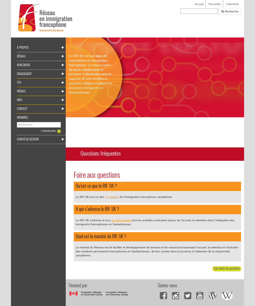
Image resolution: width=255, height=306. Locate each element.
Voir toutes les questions (227, 268)
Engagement (24, 74)
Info (19, 100)
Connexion (48, 131)
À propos (22, 47)
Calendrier (232, 4)
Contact (22, 109)
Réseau (21, 56)
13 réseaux (112, 196)
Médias (21, 91)
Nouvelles (215, 4)
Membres (22, 117)
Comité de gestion (28, 139)
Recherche (231, 11)
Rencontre (23, 65)
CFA (19, 82)
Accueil (199, 4)
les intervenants (121, 220)
